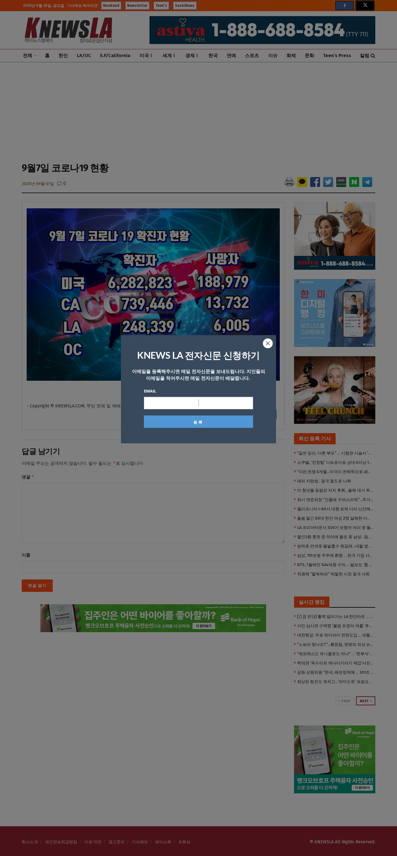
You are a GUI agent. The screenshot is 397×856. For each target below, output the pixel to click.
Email (150, 391)
